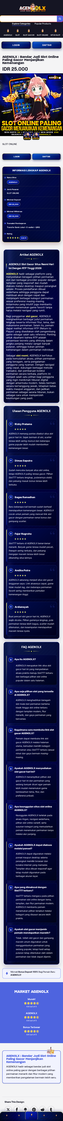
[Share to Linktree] (25, 1109)
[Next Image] (60, 105)
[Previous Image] (2, 105)
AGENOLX (12, 273)
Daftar (46, 45)
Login (16, 45)
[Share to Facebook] (16, 1109)
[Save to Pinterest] (34, 1109)
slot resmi (22, 355)
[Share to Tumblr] (51, 1109)
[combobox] (28, 19)
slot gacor (32, 316)
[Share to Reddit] (42, 1109)
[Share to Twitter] (8, 1109)
